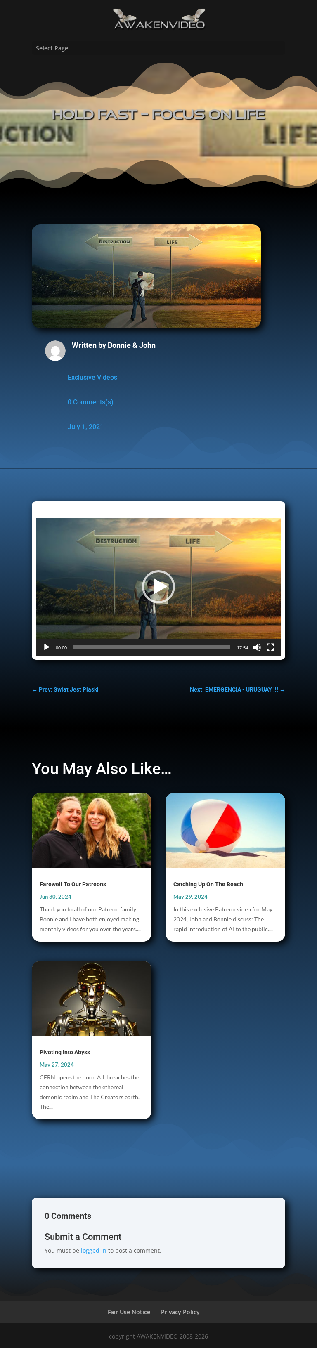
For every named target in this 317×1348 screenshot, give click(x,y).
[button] (158, 586)
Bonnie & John (132, 345)
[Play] (47, 647)
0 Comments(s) (91, 402)
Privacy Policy (180, 1312)
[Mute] (257, 647)
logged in (93, 1250)
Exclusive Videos (92, 377)
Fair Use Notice (129, 1312)
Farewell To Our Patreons (73, 884)
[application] (158, 587)
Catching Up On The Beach (208, 884)
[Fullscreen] (270, 647)
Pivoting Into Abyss (65, 1052)
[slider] (151, 647)
